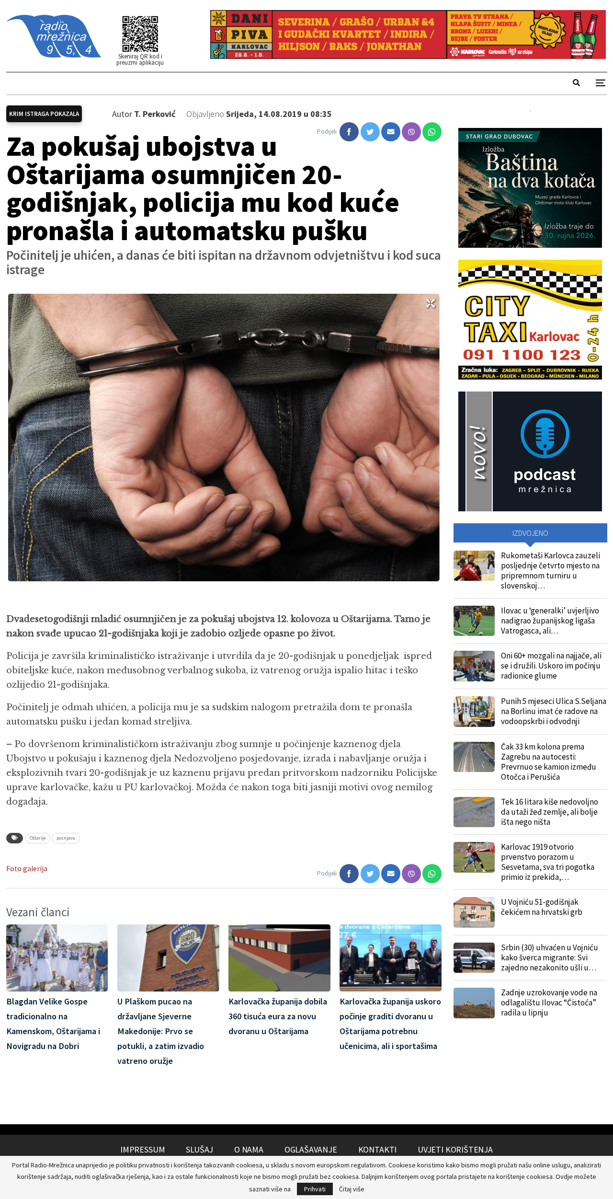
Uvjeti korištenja (455, 1149)
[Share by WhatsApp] (432, 131)
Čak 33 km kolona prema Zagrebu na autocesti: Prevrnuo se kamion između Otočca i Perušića (548, 761)
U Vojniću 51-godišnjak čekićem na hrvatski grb (541, 907)
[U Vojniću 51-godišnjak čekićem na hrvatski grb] (474, 912)
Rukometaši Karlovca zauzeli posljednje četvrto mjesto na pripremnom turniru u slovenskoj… (550, 570)
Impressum (142, 1149)
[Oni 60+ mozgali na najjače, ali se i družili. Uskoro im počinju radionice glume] (474, 666)
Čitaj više (351, 1189)
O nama (248, 1149)
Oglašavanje (310, 1149)
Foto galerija (26, 868)
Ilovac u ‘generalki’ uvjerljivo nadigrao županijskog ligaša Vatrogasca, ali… (550, 620)
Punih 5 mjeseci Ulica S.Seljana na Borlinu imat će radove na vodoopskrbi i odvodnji (553, 711)
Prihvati (315, 1189)
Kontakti (377, 1149)
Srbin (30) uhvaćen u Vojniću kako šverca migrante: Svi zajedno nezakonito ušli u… (549, 957)
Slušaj (199, 1149)
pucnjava (66, 838)
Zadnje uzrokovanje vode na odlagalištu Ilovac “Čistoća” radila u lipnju (549, 1002)
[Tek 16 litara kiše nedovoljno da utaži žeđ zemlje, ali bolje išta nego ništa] (474, 812)
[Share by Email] (390, 131)
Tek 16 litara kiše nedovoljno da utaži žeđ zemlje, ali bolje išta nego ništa (549, 811)
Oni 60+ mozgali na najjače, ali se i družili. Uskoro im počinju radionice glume (551, 665)
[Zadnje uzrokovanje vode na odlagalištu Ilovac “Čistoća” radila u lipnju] (474, 1003)
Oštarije (37, 838)
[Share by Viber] (411, 131)
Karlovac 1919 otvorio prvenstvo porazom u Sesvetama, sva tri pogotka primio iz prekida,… (547, 862)
